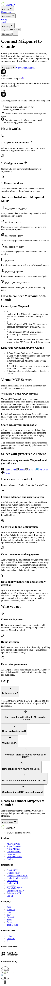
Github (10, 936)
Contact (10, 917)
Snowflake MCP (14, 888)
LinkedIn (11, 938)
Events (10, 912)
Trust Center (12, 925)
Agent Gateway (14, 846)
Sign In (5, 29)
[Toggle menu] (15, 33)
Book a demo (7, 823)
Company (6, 26)
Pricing (4, 19)
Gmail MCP (12, 870)
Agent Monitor (13, 849)
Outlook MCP (13, 873)
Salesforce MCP (14, 893)
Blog (9, 914)
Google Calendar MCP (17, 875)
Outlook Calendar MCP (17, 878)
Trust (3, 22)
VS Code (43, 469)
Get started (15, 29)
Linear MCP (12, 880)
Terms (9, 919)
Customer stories (14, 856)
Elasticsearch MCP (15, 891)
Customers (6, 12)
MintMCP (10, 5)
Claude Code (10, 469)
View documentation (25, 68)
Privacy (10, 922)
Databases (11, 885)
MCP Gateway (13, 844)
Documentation (14, 851)
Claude (22, 469)
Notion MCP (12, 883)
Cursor (7, 473)
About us (11, 909)
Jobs (9, 907)
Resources (6, 17)
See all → (11, 896)
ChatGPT (32, 469)
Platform (5, 9)
